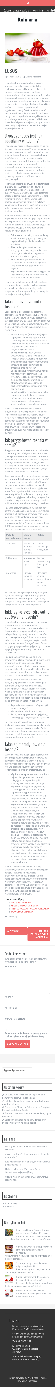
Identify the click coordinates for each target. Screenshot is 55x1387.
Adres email (11, 1008)
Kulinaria (27, 19)
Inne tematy (12, 917)
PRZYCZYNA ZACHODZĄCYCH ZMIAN (30, 909)
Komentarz (11, 966)
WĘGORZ (13, 931)
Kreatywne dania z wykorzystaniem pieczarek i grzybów (25, 1349)
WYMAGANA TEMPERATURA (30, 1290)
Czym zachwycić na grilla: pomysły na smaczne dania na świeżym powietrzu (34, 1250)
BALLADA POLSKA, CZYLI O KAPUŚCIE (39, 934)
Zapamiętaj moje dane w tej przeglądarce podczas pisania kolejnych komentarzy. (26, 1034)
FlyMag (20, 1381)
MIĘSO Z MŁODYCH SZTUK (24, 905)
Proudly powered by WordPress (23, 1378)
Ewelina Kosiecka (33, 77)
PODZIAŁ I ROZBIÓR (21, 902)
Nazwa (9, 997)
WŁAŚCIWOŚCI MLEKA (22, 912)
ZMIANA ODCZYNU (21, 1341)
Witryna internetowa (15, 1019)
